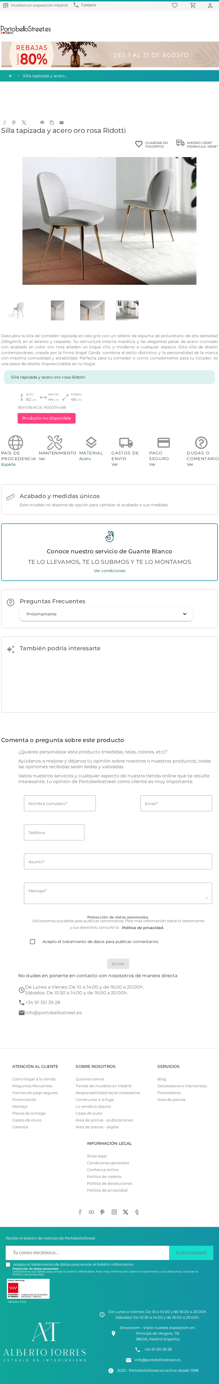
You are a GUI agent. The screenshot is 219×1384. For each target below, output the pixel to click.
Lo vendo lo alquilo (93, 1106)
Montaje (20, 1106)
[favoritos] (176, 5)
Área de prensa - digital (97, 1127)
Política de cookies (104, 1176)
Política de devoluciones (109, 1183)
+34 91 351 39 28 (42, 1002)
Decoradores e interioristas (182, 1086)
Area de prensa (171, 1100)
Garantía (20, 1127)
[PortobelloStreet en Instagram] (115, 1212)
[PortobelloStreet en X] (126, 1212)
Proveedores (169, 1093)
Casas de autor (89, 1113)
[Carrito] (194, 5)
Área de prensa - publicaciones (104, 1120)
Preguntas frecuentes (32, 1086)
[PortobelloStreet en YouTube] (92, 1212)
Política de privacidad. (29, 1274)
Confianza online (103, 1170)
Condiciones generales (108, 1163)
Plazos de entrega (29, 1113)
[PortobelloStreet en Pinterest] (104, 1212)
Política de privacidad (107, 1190)
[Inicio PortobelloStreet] (26, 33)
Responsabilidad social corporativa (108, 1093)
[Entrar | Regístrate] (211, 5)
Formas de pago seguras (35, 1093)
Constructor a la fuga (95, 1100)
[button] (106, 614)
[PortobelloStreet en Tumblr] (138, 1212)
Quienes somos (90, 1079)
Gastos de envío (26, 1120)
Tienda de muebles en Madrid (103, 1086)
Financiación (24, 1100)
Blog (161, 1079)
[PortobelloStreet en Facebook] (81, 1212)
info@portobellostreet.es (53, 1012)
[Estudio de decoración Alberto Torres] (44, 1362)
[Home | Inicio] (10, 75)
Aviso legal (97, 1156)
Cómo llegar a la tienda (34, 1079)
